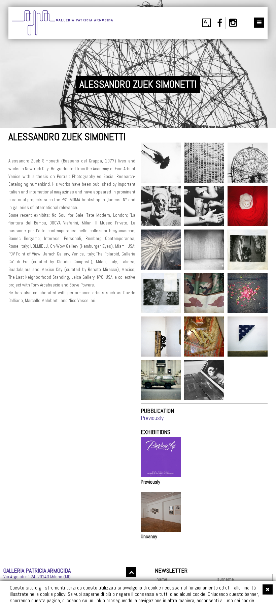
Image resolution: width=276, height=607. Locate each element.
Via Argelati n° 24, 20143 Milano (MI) (37, 577)
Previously (152, 418)
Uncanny (149, 537)
